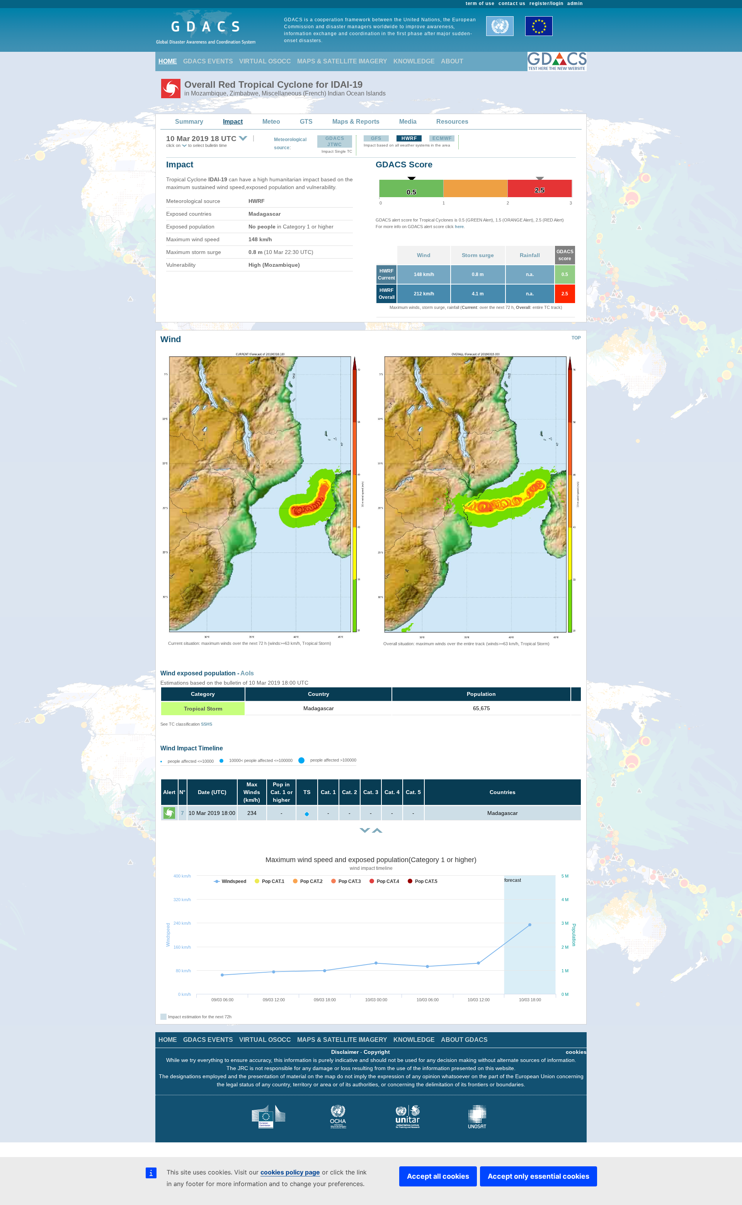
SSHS (206, 724)
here (459, 226)
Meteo (271, 121)
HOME (167, 61)
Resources (452, 121)
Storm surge (478, 255)
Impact (233, 121)
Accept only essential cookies (538, 1176)
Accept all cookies (438, 1176)
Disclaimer (345, 1052)
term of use (480, 3)
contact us (512, 3)
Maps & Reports (356, 121)
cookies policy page (290, 1172)
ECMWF (442, 138)
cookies (576, 1052)
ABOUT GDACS (464, 1039)
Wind (424, 255)
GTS (306, 121)
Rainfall (530, 255)
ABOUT (452, 61)
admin (575, 3)
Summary (189, 121)
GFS (376, 138)
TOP (576, 338)
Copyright (377, 1052)
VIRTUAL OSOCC (265, 61)
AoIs (247, 673)
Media (408, 121)
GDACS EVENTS (208, 61)
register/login (546, 3)
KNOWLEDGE (414, 61)
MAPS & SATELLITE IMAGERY (342, 61)
